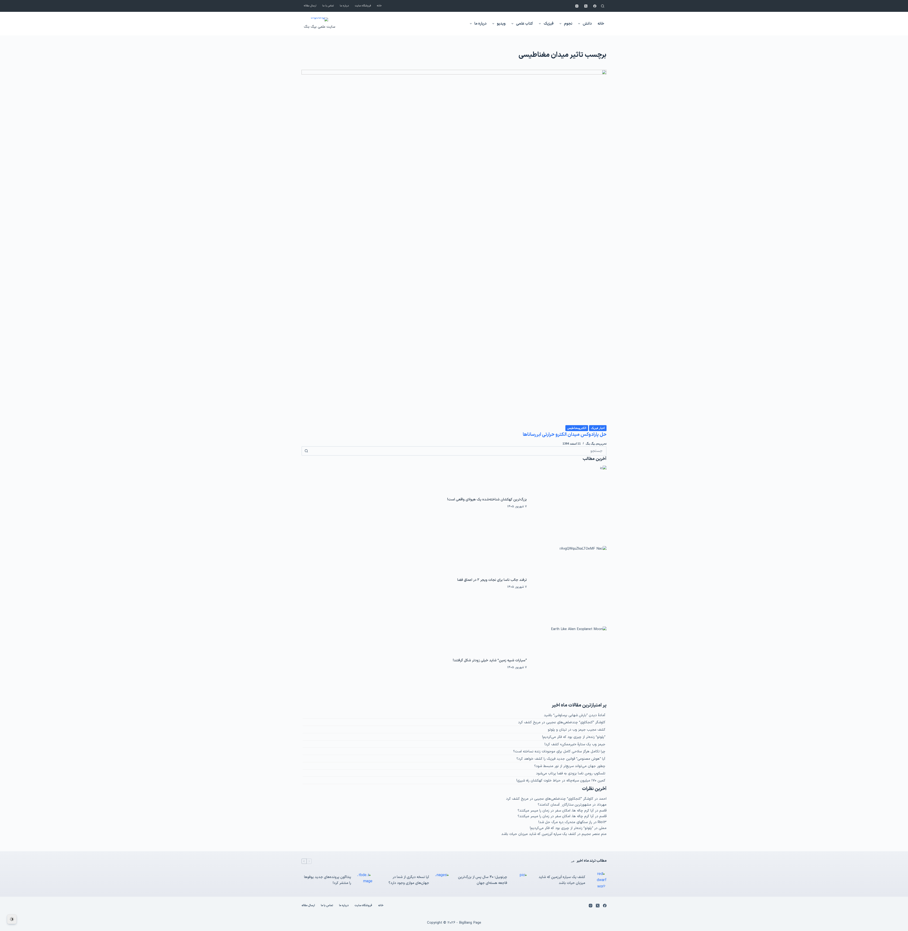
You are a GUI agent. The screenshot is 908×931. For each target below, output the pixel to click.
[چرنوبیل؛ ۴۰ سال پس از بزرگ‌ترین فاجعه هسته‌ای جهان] (520, 880)
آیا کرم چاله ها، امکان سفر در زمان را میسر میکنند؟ (556, 810)
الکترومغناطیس (576, 428)
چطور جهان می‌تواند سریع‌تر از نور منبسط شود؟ (569, 766)
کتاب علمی (524, 23)
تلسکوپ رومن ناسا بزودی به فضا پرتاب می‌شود (570, 773)
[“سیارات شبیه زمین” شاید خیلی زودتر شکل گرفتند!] (569, 664)
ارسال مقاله (310, 6)
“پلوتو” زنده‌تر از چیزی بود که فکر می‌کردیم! (573, 737)
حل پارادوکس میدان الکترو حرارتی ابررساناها (565, 434)
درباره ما (344, 6)
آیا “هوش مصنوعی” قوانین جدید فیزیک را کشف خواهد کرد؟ (560, 759)
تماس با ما (328, 6)
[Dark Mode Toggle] (12, 919)
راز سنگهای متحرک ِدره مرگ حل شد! (565, 822)
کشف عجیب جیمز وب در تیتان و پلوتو (576, 729)
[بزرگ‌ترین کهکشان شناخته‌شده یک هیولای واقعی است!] (569, 503)
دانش (587, 23)
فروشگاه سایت (363, 6)
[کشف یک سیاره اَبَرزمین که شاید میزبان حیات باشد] (598, 880)
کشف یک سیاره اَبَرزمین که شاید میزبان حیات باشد (538, 834)
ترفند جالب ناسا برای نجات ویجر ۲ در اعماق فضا (492, 580)
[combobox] (458, 451)
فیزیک (549, 23)
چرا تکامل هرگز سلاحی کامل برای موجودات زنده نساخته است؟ (559, 751)
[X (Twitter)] (585, 6)
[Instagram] (576, 6)
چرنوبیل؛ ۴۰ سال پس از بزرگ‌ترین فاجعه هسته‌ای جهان (482, 880)
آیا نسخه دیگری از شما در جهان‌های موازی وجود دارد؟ (409, 880)
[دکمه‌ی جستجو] (306, 451)
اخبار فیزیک (598, 428)
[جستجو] (602, 6)
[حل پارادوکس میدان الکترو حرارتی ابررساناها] (454, 247)
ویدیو (501, 23)
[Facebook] (594, 6)
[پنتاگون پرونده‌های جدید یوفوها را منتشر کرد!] (364, 880)
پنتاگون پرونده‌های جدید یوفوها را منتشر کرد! (327, 880)
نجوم (568, 23)
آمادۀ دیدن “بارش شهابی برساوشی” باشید (574, 715)
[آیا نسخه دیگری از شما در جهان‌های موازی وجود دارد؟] (442, 880)
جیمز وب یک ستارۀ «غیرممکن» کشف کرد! (575, 744)
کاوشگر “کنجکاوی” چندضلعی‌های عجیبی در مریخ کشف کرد (561, 722)
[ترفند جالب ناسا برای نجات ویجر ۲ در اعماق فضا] (569, 583)
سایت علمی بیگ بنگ (319, 27)
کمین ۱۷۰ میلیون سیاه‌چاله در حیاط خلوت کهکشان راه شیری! (560, 780)
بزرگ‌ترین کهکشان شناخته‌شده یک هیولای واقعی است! (487, 499)
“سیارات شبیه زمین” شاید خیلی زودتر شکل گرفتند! (490, 660)
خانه (379, 6)
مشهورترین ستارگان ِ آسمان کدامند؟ (564, 804)
